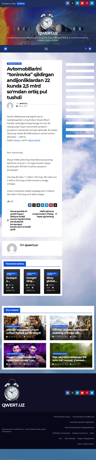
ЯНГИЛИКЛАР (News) (62, 417)
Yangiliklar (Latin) (14, 64)
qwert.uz (23, 103)
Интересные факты (60, 354)
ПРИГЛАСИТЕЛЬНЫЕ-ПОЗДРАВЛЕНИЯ (79, 427)
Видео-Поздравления (86, 438)
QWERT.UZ (48, 33)
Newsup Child (35, 429)
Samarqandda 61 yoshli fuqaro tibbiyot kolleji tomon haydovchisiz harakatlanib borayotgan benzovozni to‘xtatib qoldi (20, 220)
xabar (31, 140)
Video (92, 433)
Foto (60, 438)
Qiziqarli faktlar (13, 326)
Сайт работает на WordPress (13, 429)
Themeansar (6, 431)
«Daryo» (17, 140)
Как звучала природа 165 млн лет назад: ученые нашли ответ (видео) (69, 360)
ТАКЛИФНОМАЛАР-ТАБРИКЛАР (82, 422)
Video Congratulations (86, 444)
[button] (86, 48)
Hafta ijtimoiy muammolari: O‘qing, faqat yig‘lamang (43, 214)
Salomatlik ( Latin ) (60, 326)
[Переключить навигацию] (46, 49)
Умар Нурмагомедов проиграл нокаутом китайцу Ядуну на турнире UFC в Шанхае (25, 361)
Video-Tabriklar (70, 438)
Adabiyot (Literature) (80, 433)
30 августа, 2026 (15, 337)
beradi (37, 140)
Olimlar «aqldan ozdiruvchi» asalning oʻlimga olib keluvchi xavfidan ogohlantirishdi (70, 334)
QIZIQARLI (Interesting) (61, 433)
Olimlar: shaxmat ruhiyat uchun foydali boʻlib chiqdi (23, 331)
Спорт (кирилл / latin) (15, 354)
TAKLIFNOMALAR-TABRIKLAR (83, 417)
